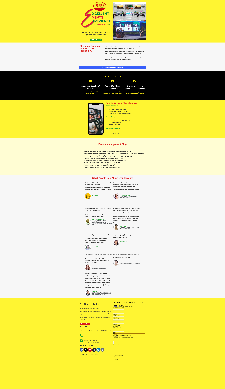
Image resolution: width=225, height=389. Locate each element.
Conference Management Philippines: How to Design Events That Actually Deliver (104, 156)
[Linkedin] (98, 350)
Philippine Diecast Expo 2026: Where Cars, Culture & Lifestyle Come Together (103, 151)
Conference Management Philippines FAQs (94, 155)
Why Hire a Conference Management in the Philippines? (98, 162)
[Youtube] (90, 350)
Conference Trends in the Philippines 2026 (94, 165)
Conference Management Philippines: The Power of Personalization (101, 160)
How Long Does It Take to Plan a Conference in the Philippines (99, 158)
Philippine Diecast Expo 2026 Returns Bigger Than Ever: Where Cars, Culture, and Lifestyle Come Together (110, 153)
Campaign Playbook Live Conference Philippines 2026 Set (98, 167)
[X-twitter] (86, 350)
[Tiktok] (102, 350)
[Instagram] (94, 350)
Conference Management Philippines (112, 67)
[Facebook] (82, 350)
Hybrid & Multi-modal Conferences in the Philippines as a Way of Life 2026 (102, 164)
